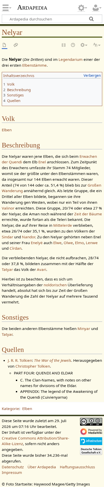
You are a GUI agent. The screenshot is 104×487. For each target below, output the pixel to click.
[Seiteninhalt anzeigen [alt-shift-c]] (4, 45)
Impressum (12, 472)
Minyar (83, 328)
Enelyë (37, 242)
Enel (42, 161)
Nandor (28, 236)
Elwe (57, 242)
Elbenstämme (34, 65)
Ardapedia (32, 7)
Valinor (8, 208)
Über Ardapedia (42, 466)
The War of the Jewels (52, 360)
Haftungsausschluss (77, 466)
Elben (7, 129)
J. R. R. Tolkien (20, 360)
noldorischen (55, 284)
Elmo (79, 242)
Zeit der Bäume (88, 213)
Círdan (15, 248)
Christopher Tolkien (32, 366)
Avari (41, 269)
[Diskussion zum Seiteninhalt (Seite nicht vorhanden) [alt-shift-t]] (16, 45)
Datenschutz (13, 466)
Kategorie (10, 408)
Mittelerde (62, 225)
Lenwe (92, 242)
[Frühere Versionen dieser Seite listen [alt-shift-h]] (73, 45)
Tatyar (7, 269)
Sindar (7, 236)
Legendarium (71, 59)
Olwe (68, 242)
